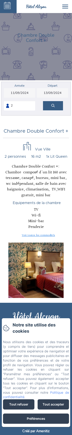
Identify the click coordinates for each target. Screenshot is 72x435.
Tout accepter (53, 404)
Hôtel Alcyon (36, 316)
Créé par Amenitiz (36, 431)
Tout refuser (18, 404)
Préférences (36, 419)
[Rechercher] (53, 106)
